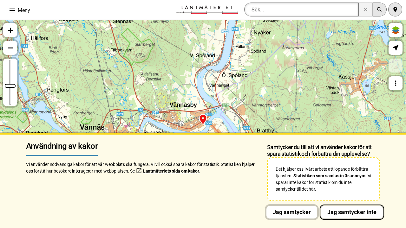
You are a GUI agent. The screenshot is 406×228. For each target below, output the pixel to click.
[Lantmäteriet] (207, 9)
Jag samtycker (292, 212)
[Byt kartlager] (396, 30)
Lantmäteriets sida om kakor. (171, 171)
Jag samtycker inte (352, 212)
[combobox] (301, 9)
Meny (19, 10)
